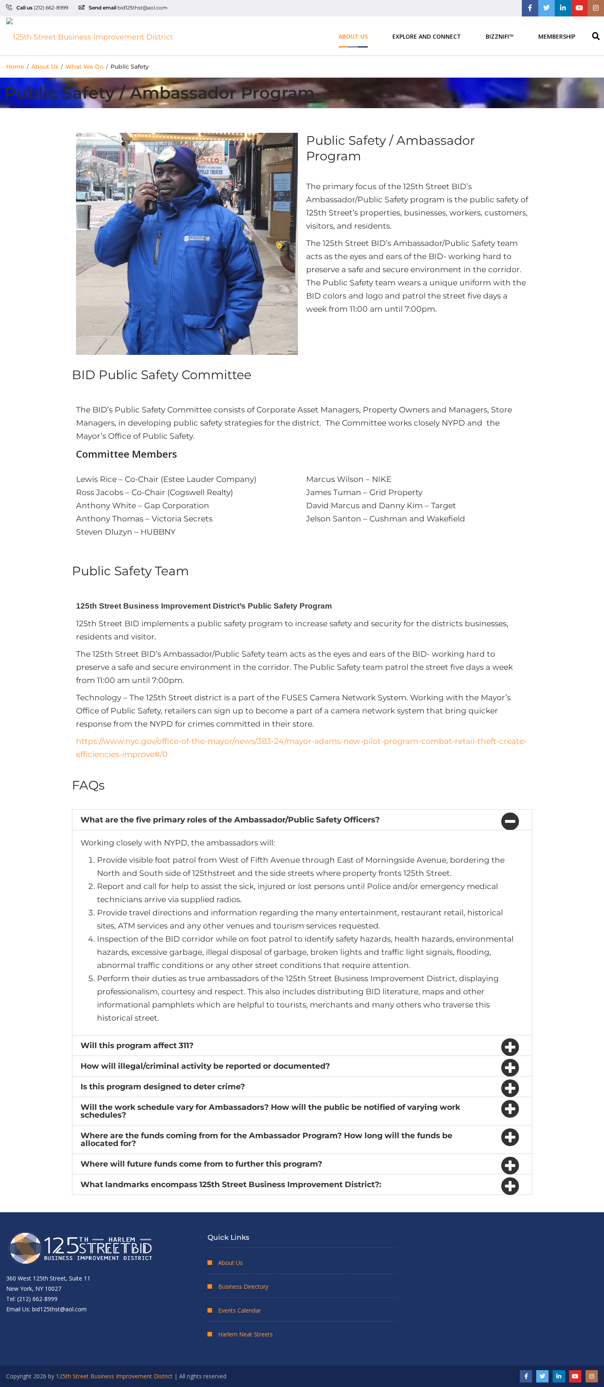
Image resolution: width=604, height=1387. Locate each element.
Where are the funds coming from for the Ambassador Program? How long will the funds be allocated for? (266, 1139)
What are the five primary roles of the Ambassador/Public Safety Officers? (230, 819)
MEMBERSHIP (556, 36)
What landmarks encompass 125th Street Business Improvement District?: (231, 1184)
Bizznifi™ (500, 36)
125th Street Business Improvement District (114, 1376)
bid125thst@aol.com (143, 8)
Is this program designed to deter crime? (163, 1086)
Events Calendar (239, 1310)
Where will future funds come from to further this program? (201, 1164)
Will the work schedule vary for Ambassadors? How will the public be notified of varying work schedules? (270, 1111)
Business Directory (243, 1286)
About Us (353, 36)
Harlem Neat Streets (245, 1334)
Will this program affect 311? (137, 1045)
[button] (302, 820)
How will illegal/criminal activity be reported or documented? (205, 1066)
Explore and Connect (426, 36)
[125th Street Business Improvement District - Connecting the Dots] (89, 36)
